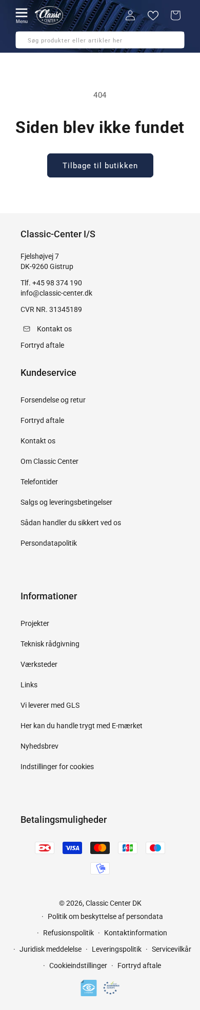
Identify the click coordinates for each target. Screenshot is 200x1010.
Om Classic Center (49, 461)
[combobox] (100, 40)
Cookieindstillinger (78, 965)
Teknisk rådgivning (50, 644)
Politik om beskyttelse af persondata (105, 916)
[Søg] (26, 43)
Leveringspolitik (117, 949)
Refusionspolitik (68, 933)
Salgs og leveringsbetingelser (66, 502)
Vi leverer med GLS (50, 705)
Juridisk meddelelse (50, 949)
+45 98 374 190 (57, 283)
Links (29, 685)
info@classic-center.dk (56, 293)
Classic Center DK (114, 903)
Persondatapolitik (49, 543)
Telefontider (39, 482)
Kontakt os (38, 441)
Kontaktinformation (135, 933)
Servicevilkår (171, 949)
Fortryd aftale (42, 420)
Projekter (35, 623)
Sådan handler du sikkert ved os (71, 523)
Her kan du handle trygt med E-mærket (82, 726)
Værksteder (39, 664)
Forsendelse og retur (53, 400)
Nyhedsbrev (39, 746)
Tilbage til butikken (100, 165)
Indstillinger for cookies (57, 766)
